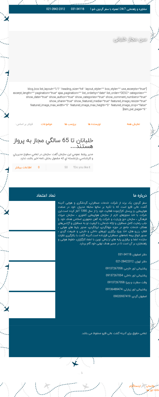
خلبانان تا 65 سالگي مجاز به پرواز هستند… (53, 143)
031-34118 (77, 9)
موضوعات (46, 124)
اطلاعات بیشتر (23, 167)
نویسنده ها (94, 124)
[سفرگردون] (127, 22)
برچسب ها (70, 124)
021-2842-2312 (55, 9)
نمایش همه (133, 124)
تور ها (150, 390)
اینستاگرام (135, 386)
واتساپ (150, 386)
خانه (156, 390)
